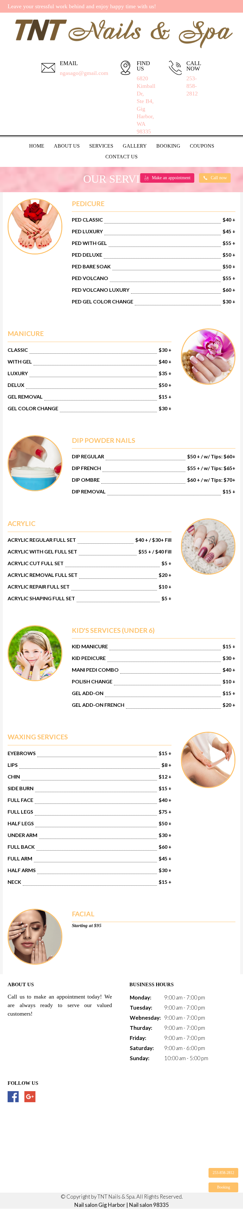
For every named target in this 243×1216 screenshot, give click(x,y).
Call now (219, 177)
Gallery (135, 146)
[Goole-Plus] (29, 1096)
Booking (168, 146)
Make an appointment (171, 177)
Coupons (202, 146)
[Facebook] (13, 1096)
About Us (67, 146)
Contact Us (121, 156)
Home (36, 146)
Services (101, 146)
